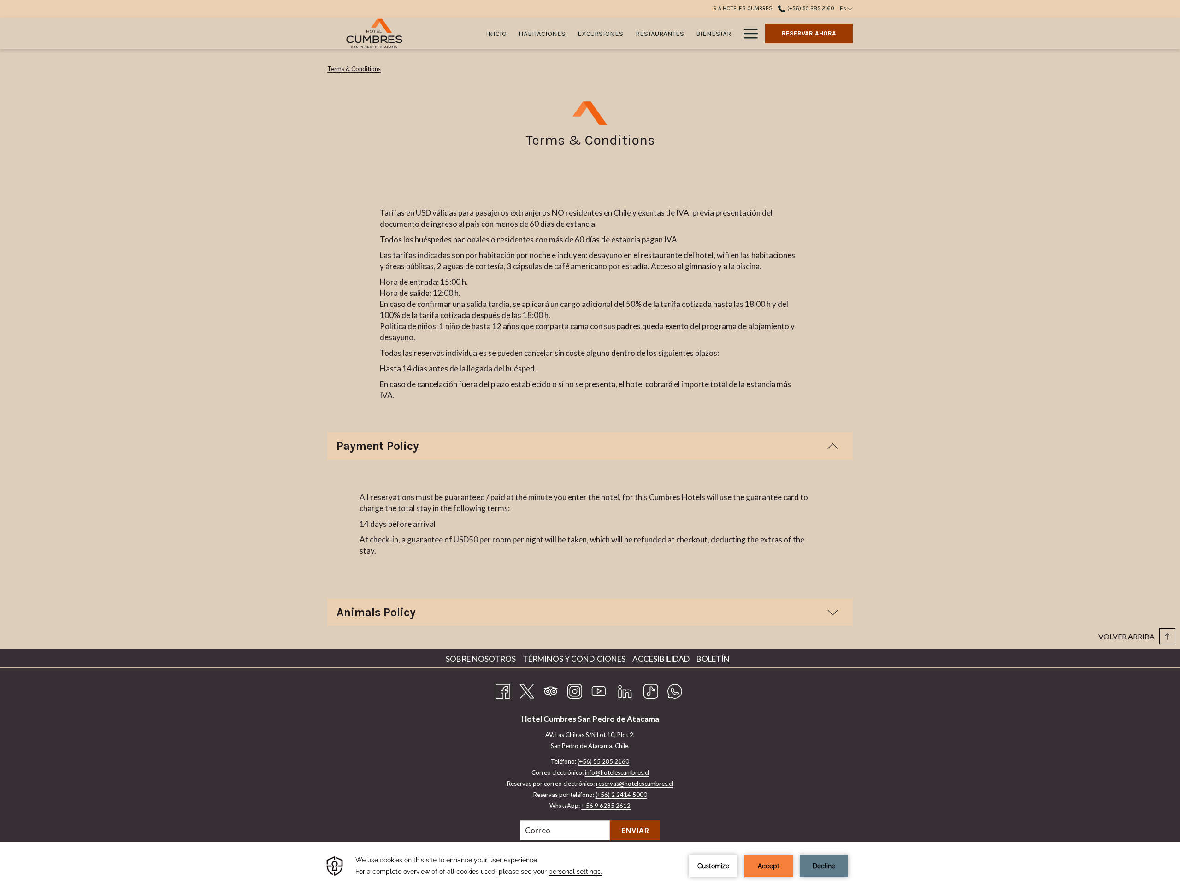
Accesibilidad (662, 659)
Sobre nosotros (482, 659)
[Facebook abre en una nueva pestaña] (503, 689)
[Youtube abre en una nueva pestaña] (598, 689)
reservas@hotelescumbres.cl (634, 783)
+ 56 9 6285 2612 (606, 805)
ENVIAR (635, 830)
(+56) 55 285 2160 (810, 8)
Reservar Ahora (809, 33)
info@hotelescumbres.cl (617, 772)
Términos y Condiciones (575, 659)
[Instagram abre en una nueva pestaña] (574, 689)
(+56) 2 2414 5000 (621, 794)
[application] (590, 866)
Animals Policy (376, 612)
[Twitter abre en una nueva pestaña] (526, 689)
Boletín (713, 659)
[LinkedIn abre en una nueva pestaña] (625, 689)
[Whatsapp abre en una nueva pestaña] (674, 689)
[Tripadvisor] (550, 689)
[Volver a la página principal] (374, 33)
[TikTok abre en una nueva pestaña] (650, 689)
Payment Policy (377, 446)
